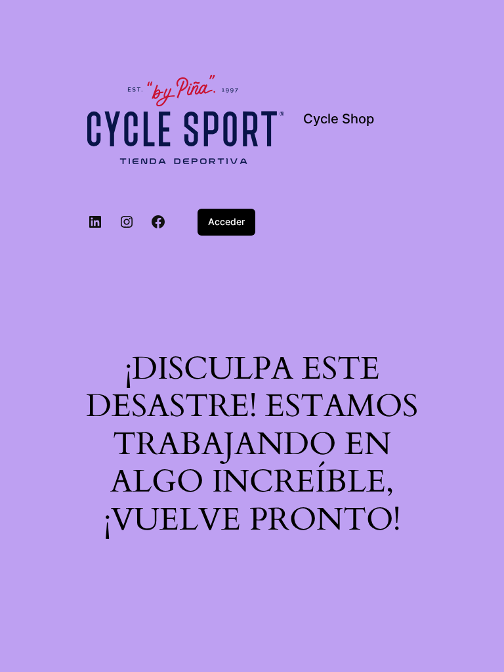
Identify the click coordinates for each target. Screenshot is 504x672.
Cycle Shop (338, 119)
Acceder (226, 221)
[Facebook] (158, 222)
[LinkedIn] (95, 222)
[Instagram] (127, 222)
